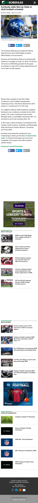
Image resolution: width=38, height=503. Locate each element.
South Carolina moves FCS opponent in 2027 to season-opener (23, 327)
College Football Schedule (19, 480)
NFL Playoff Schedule (19, 486)
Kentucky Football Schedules (12, 146)
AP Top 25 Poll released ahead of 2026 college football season (23, 282)
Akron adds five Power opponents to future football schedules (22, 248)
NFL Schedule (19, 485)
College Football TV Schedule (25, 417)
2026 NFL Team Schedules (24, 439)
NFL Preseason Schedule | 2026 (25, 450)
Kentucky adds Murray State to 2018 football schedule (16, 8)
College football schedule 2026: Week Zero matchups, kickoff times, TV (24, 338)
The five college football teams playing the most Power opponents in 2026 (23, 270)
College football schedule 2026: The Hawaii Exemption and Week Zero (24, 372)
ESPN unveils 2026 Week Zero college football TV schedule (23, 237)
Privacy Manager (19, 499)
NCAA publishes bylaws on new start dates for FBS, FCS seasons (23, 259)
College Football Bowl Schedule (19, 482)
